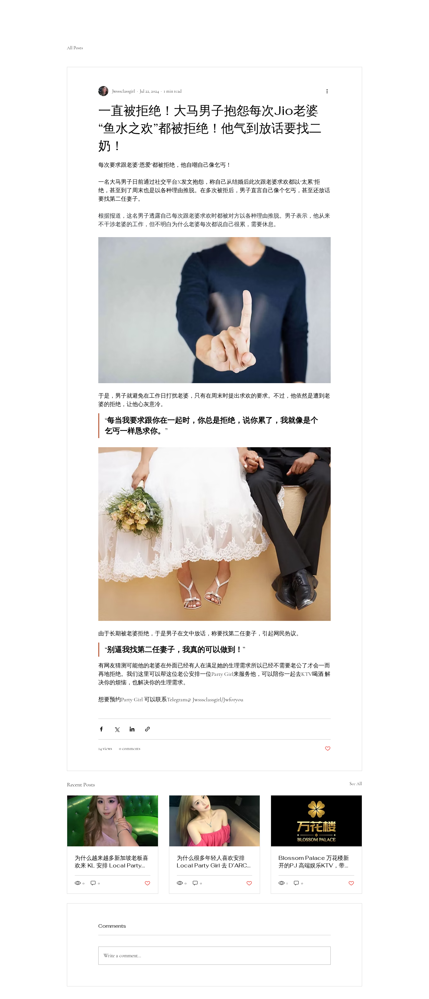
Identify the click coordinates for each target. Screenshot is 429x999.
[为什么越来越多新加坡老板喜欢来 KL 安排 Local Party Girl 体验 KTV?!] (112, 820)
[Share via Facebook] (101, 729)
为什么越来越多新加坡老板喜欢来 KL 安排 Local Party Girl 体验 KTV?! (111, 861)
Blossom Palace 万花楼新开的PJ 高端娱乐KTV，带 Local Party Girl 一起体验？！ (314, 861)
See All (356, 783)
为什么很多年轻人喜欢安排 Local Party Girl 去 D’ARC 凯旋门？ (212, 861)
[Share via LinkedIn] (132, 729)
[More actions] (327, 91)
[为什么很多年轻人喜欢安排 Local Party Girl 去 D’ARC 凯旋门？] (214, 820)
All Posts (75, 48)
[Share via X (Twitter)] (117, 729)
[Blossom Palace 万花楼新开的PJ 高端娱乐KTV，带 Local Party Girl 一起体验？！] (316, 820)
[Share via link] (147, 729)
